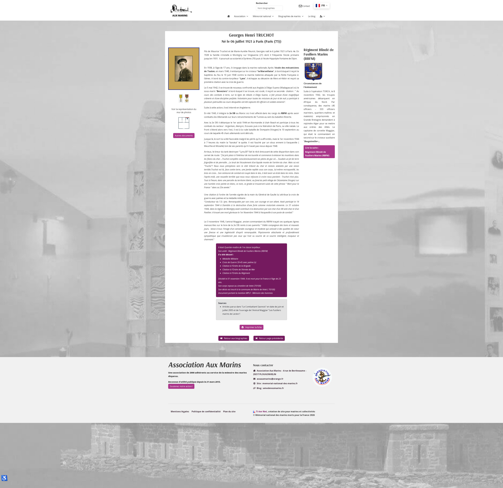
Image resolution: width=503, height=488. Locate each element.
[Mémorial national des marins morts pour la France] (181, 10)
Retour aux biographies (235, 338)
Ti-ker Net (261, 411)
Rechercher (262, 3)
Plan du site (229, 411)
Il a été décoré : (226, 254)
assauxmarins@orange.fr (270, 378)
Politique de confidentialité (206, 411)
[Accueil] (228, 16)
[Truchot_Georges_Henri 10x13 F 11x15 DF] (183, 68)
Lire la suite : (312, 147)
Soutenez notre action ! (181, 386)
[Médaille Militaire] (180, 98)
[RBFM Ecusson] (313, 71)
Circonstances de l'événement (313, 85)
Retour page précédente (271, 338)
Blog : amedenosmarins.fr (270, 388)
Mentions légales (180, 411)
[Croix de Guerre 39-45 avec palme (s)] (186, 98)
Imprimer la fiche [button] (253, 327)
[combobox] (269, 8)
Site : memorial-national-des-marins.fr (277, 383)
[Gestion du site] (323, 16)
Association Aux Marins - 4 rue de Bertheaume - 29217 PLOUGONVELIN (279, 372)
